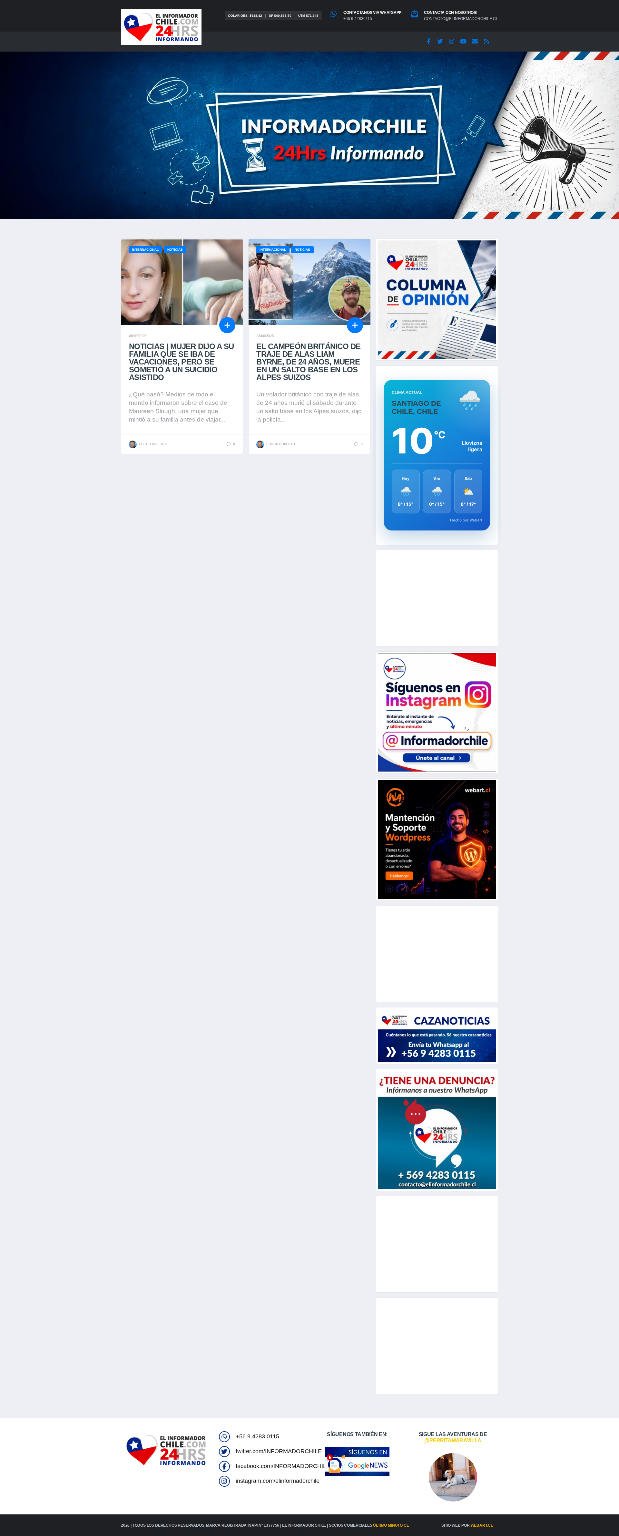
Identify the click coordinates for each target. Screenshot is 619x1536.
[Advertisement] (437, 598)
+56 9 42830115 (357, 18)
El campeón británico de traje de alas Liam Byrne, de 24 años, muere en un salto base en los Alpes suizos (308, 362)
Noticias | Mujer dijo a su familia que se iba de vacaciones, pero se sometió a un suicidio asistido (181, 362)
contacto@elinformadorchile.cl (461, 18)
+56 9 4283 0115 (257, 1436)
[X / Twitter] (440, 41)
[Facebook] (428, 41)
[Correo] (475, 41)
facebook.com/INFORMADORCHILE (283, 1466)
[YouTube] (463, 41)
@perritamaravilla (452, 1440)
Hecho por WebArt (466, 520)
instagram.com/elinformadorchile (277, 1481)
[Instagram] (452, 41)
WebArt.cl (482, 1525)
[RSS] (486, 41)
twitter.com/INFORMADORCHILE (279, 1451)
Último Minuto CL (390, 1525)
